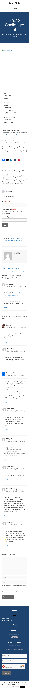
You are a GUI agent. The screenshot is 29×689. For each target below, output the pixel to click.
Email (9, 134)
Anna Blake (14, 3)
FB (6, 134)
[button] (12, 637)
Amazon (4, 137)
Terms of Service (7, 620)
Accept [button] (22, 686)
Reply (5, 307)
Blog (3, 134)
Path (3, 153)
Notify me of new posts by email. (13, 592)
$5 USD (5, 211)
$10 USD (12, 211)
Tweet (20, 134)
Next (4, 225)
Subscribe (6, 673)
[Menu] (14, 615)
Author (13, 134)
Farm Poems (14, 238)
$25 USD (20, 211)
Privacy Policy (6, 618)
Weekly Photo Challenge (15, 240)
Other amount (6, 213)
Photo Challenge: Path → (19, 272)
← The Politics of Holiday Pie (10, 269)
